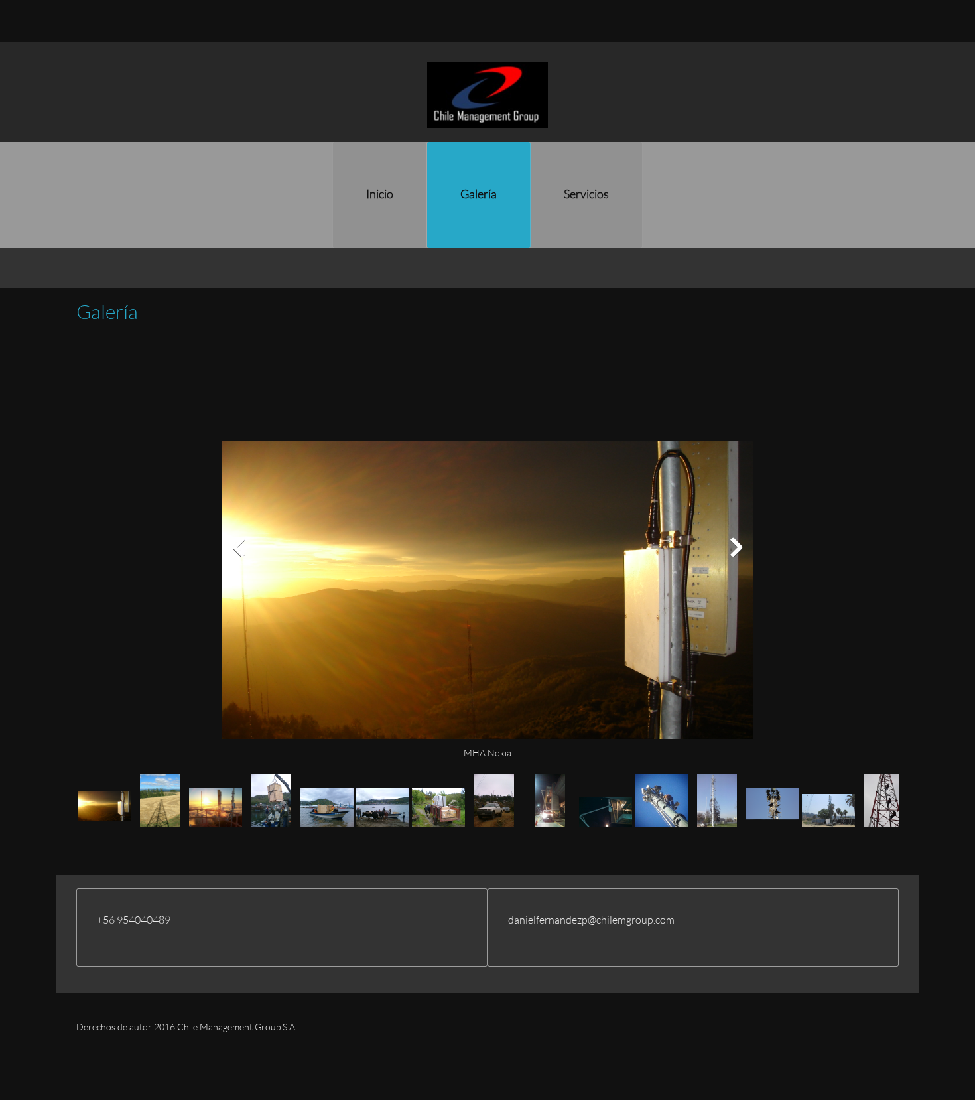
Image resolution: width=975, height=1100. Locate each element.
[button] (487, 550)
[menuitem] (379, 195)
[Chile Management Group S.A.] (487, 95)
